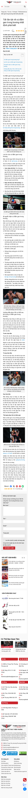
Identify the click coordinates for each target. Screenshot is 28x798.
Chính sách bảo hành (6, 769)
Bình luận (6, 505)
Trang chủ (3, 12)
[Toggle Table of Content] (21, 55)
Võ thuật (14, 12)
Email (5, 526)
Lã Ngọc (13, 31)
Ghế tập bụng (17, 765)
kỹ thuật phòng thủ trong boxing (11, 127)
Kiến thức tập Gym (5, 781)
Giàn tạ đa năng (18, 763)
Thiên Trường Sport (11, 48)
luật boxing (14, 161)
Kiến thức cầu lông (5, 783)
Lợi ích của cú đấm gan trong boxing (13, 62)
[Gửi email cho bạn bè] (17, 486)
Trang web (6, 533)
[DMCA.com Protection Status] (23, 753)
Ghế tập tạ (16, 761)
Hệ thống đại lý (4, 763)
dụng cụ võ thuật (7, 453)
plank (23, 340)
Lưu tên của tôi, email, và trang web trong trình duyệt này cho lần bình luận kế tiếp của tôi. (14, 543)
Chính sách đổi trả (5, 771)
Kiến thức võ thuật (5, 785)
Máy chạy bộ (17, 769)
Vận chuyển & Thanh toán (7, 765)
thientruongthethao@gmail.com (11, 747)
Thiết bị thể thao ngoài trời (20, 771)
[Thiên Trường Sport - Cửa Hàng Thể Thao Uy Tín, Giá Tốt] (14, 2)
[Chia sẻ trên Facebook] (11, 486)
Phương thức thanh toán (7, 767)
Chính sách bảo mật (6, 773)
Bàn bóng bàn (17, 767)
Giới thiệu (3, 761)
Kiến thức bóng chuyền (6, 787)
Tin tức (9, 12)
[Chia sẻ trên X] (14, 486)
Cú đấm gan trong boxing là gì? (12, 59)
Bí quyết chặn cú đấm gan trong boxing (12, 65)
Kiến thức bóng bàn (6, 779)
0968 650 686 (6, 745)
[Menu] (2, 6)
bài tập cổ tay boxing (10, 277)
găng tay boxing (20, 460)
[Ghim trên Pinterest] (20, 486)
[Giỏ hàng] (26, 2)
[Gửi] (24, 6)
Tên (4, 518)
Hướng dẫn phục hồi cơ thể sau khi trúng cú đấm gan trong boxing (12, 69)
